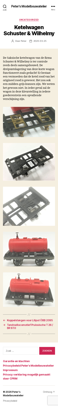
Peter (23, 41)
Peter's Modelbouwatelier (29, 6)
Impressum (10, 370)
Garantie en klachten (16, 361)
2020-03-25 (40, 41)
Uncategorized (29, 19)
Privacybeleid (10, 400)
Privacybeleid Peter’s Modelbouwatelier (28, 365)
